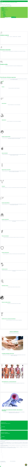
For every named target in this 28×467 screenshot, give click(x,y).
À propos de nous (4, 449)
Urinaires (3, 186)
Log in (4, 11)
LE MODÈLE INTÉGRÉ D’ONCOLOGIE (8, 353)
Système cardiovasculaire (6, 136)
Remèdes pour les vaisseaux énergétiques (8, 318)
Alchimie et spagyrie (4, 35)
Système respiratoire (5, 219)
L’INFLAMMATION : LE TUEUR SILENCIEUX (9, 381)
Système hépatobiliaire (5, 202)
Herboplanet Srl (7, 461)
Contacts (3, 10)
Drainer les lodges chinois (6, 302)
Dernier (3, 86)
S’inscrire (4, 12)
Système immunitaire (5, 252)
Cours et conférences (5, 9)
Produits (3, 8)
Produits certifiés (4, 64)
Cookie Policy (2, 459)
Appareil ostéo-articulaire (6, 169)
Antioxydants (4, 103)
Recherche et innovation (5, 49)
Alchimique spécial (5, 285)
